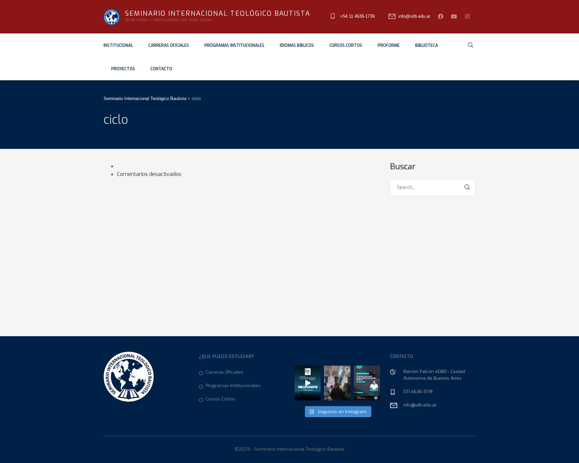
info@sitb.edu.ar (414, 16)
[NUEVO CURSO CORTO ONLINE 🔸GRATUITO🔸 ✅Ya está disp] (367, 383)
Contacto (161, 69)
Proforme (389, 45)
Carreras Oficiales (224, 372)
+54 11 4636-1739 (357, 16)
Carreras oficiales (168, 45)
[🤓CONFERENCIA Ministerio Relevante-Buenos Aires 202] (308, 383)
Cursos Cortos (345, 45)
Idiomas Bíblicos (297, 45)
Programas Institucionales (234, 45)
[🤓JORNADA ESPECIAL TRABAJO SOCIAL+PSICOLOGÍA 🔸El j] (337, 383)
